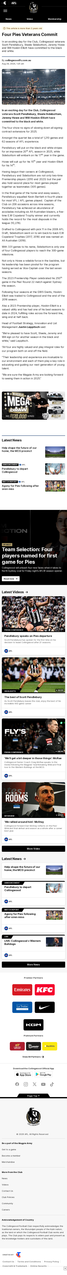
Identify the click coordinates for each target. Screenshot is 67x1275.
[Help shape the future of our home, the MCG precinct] (33, 452)
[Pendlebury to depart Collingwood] (33, 469)
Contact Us (7, 1191)
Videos (5, 1184)
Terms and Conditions (29, 1261)
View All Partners (31, 1056)
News (9, 19)
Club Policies (8, 1197)
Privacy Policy (51, 1261)
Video (30, 19)
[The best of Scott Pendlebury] (33, 686)
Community (7, 1203)
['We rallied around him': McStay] (33, 812)
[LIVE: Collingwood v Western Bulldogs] (33, 947)
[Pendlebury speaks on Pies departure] (33, 625)
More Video (33, 848)
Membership (54, 19)
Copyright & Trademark (14, 1266)
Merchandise (8, 1162)
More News (33, 964)
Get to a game (9, 1149)
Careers (6, 1209)
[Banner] (33, 406)
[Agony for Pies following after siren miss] (33, 486)
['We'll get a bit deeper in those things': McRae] (33, 749)
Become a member (11, 1155)
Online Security (38, 1266)
